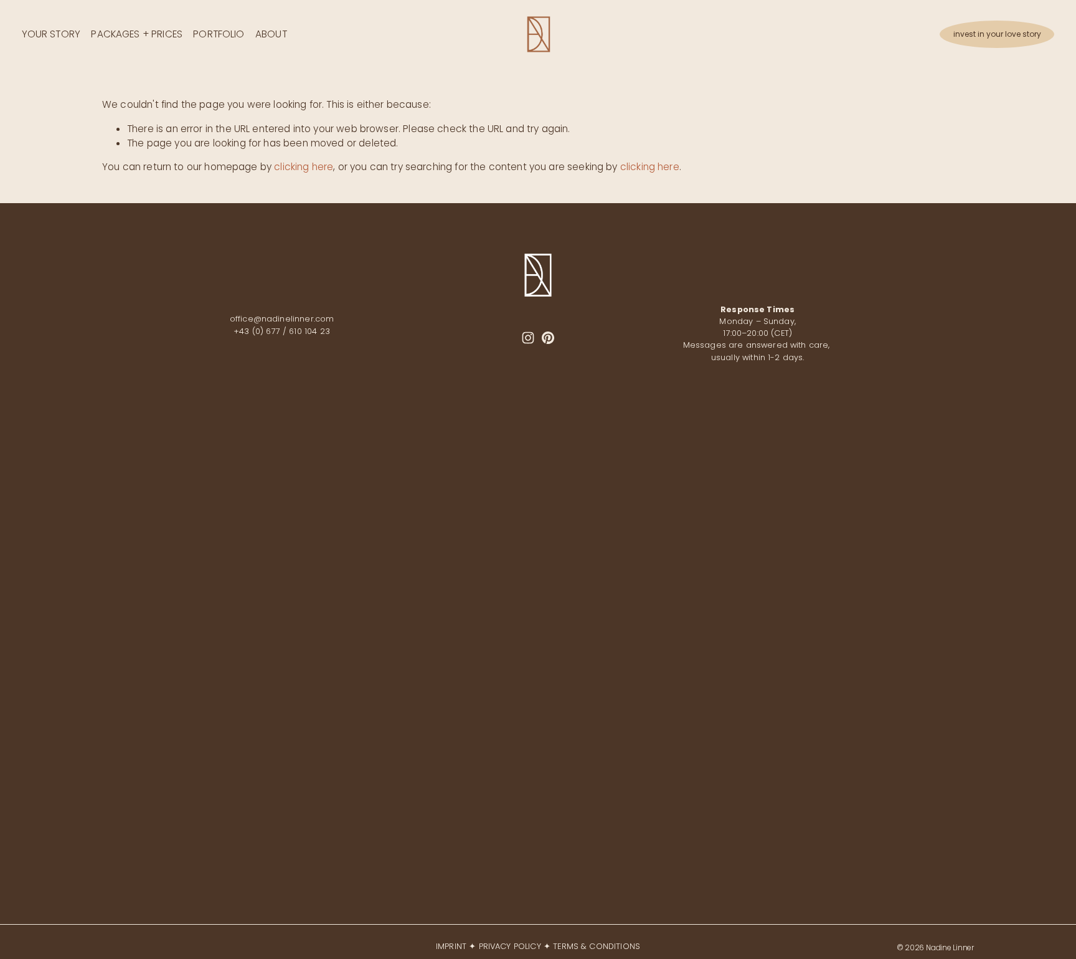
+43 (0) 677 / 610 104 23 (282, 331)
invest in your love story (997, 34)
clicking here (303, 166)
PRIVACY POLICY (510, 946)
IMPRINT (451, 946)
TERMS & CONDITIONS (596, 946)
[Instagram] (528, 338)
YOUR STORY (51, 34)
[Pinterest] (548, 338)
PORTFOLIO (218, 34)
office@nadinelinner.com (282, 318)
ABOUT (271, 34)
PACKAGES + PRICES (136, 34)
